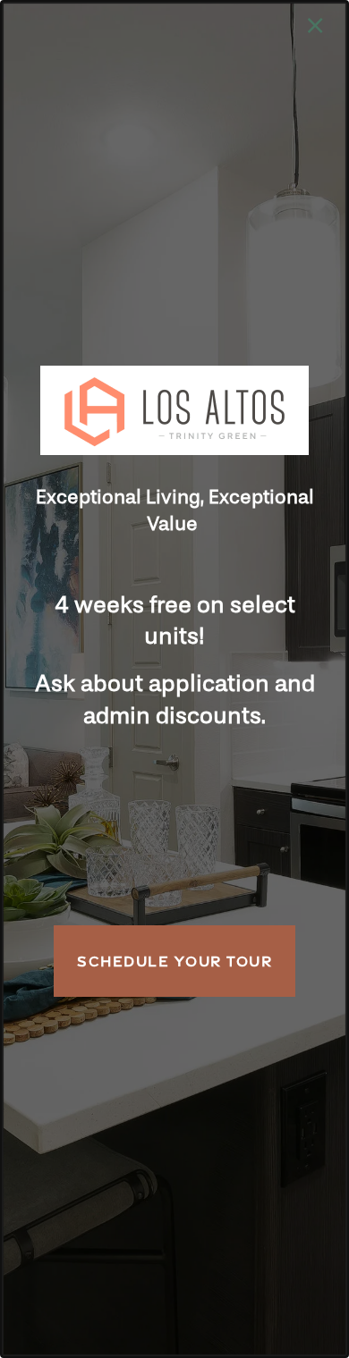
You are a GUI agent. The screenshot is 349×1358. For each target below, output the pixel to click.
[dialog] (174, 679)
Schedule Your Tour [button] (174, 961)
